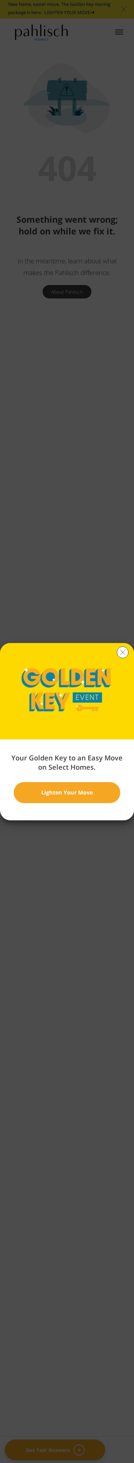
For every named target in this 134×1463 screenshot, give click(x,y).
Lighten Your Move (67, 792)
